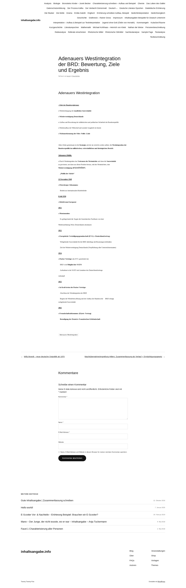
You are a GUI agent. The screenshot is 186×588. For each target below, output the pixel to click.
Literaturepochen (71, 27)
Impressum (117, 18)
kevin (68, 76)
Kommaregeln (143, 23)
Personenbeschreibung (155, 27)
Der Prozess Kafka (75, 8)
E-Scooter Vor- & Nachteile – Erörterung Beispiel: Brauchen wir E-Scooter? (59, 514)
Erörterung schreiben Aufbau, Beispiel (113, 13)
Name (60, 422)
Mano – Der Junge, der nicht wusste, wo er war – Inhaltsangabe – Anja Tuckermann (64, 521)
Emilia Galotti (80, 13)
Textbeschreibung (157, 37)
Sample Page (147, 32)
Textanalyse (160, 32)
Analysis (47, 3)
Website (61, 442)
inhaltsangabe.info (30, 20)
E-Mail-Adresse (64, 432)
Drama (69, 13)
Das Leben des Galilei (155, 3)
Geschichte (82, 18)
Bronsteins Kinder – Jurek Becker (76, 3)
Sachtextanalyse (132, 32)
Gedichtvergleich (158, 13)
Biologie (56, 3)
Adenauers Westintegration (69, 335)
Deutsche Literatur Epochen (131, 8)
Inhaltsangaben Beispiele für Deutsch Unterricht (145, 18)
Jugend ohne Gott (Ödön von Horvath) (118, 23)
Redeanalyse (60, 32)
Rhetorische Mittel (95, 32)
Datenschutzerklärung (56, 8)
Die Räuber (49, 13)
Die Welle (60, 13)
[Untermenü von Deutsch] (116, 8)
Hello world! (27, 507)
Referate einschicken (77, 32)
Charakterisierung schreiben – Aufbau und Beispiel (114, 3)
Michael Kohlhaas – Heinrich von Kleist (109, 27)
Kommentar (62, 397)
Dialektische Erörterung (155, 8)
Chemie (141, 3)
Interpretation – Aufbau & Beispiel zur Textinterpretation (76, 23)
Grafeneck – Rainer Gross (100, 18)
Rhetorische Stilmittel (114, 32)
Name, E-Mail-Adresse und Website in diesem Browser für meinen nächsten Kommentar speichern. (93, 452)
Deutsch (112, 8)
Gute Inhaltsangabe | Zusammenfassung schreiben (47, 500)
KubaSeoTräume (158, 23)
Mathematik (86, 27)
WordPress (161, 581)
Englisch (91, 13)
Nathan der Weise (135, 27)
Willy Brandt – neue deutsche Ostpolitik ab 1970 (44, 357)
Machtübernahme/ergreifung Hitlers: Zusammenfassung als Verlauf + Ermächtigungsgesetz (123, 357)
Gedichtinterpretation (140, 13)
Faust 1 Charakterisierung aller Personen (42, 529)
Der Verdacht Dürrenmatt (96, 8)
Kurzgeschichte (55, 27)
